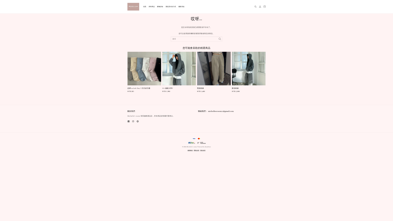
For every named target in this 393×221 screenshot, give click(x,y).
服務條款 (190, 150)
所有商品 (152, 7)
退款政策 (203, 150)
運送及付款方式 (171, 7)
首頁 (144, 7)
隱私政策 (196, 150)
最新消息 (181, 7)
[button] (255, 6)
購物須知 (160, 7)
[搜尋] (220, 39)
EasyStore (208, 147)
